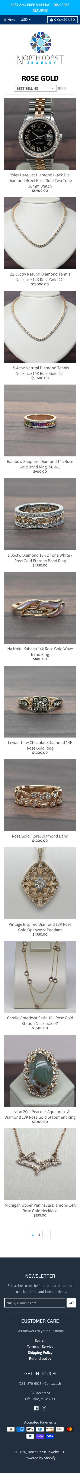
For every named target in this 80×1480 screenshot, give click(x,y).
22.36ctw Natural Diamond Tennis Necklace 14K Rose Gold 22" (40, 276)
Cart (64, 20)
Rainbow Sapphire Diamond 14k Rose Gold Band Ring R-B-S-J (40, 464)
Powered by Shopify (40, 1457)
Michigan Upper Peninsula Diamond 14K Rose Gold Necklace (40, 1207)
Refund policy (40, 1358)
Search (40, 1340)
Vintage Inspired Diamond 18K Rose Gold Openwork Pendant (40, 927)
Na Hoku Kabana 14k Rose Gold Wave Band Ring (40, 651)
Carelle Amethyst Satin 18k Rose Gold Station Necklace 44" (40, 1020)
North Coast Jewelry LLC (46, 1451)
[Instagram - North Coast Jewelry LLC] (44, 1408)
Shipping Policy (40, 1352)
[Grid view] (59, 89)
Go (71, 1303)
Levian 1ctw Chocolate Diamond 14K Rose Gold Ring (40, 745)
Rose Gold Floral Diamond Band (40, 836)
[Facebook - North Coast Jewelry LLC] (36, 1408)
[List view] (64, 89)
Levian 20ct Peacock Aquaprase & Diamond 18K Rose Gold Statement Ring (40, 1114)
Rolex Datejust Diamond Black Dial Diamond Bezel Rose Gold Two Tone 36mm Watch (40, 180)
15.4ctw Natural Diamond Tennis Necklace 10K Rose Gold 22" (40, 370)
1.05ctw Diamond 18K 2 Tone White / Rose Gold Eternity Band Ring (40, 558)
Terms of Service (40, 1346)
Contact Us (52, 1383)
